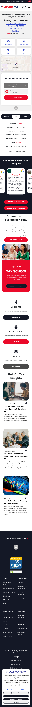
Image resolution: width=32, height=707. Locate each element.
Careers (5, 629)
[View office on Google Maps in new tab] (16, 63)
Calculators (6, 596)
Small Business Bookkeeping (22, 587)
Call (8, 53)
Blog (4, 603)
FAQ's (4, 621)
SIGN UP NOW (16, 286)
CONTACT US (16, 240)
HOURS (16, 117)
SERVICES (6, 117)
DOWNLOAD (16, 317)
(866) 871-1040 (7, 636)
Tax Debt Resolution (20, 593)
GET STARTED (16, 97)
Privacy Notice (16, 660)
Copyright (16, 657)
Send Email (16, 31)
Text (24, 53)
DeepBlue (20, 582)
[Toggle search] (26, 7)
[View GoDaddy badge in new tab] (16, 572)
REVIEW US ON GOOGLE (16, 202)
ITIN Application (8, 600)
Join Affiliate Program (21, 633)
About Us (6, 625)
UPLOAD (16, 342)
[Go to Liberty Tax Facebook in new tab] (16, 547)
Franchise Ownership (20, 616)
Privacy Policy (10, 690)
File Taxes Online (8, 588)
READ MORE (16, 366)
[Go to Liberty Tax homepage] (10, 7)
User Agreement (16, 664)
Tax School (20, 598)
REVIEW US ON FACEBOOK (16, 208)
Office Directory (8, 617)
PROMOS (26, 117)
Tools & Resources (9, 592)
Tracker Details (21, 690)
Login (22, 7)
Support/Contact (8, 632)
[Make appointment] (29, 1)
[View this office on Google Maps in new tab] (3, 172)
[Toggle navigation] (29, 6)
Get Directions (24, 44)
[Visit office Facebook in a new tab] (16, 108)
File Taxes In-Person (7, 583)
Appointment (8, 44)
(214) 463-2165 (16, 28)
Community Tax (22, 628)
